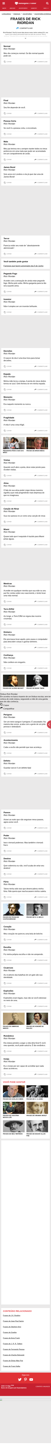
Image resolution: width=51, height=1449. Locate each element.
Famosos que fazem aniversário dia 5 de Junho (23, 266)
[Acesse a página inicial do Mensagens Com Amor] (25, 3)
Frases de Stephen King (12, 1327)
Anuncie (46, 1386)
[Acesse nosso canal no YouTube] (31, 1379)
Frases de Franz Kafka (11, 1366)
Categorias (6, 14)
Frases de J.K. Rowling (11, 1315)
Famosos (16, 14)
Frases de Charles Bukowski (13, 1355)
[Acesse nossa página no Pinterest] (25, 1379)
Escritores (27, 14)
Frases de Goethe (10, 1332)
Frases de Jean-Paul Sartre (13, 1321)
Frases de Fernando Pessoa (13, 1349)
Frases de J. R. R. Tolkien (12, 1344)
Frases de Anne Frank (11, 1338)
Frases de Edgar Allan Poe (13, 1361)
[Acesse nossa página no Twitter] (20, 1379)
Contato (39, 1386)
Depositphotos (22, 1388)
